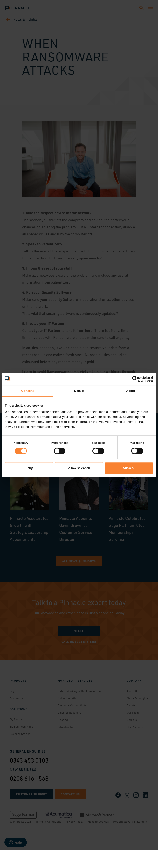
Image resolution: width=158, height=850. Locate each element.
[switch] (59, 451)
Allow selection (79, 468)
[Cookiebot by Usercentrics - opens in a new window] (135, 379)
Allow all (129, 468)
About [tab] (130, 391)
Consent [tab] (27, 391)
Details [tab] (79, 391)
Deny (29, 468)
